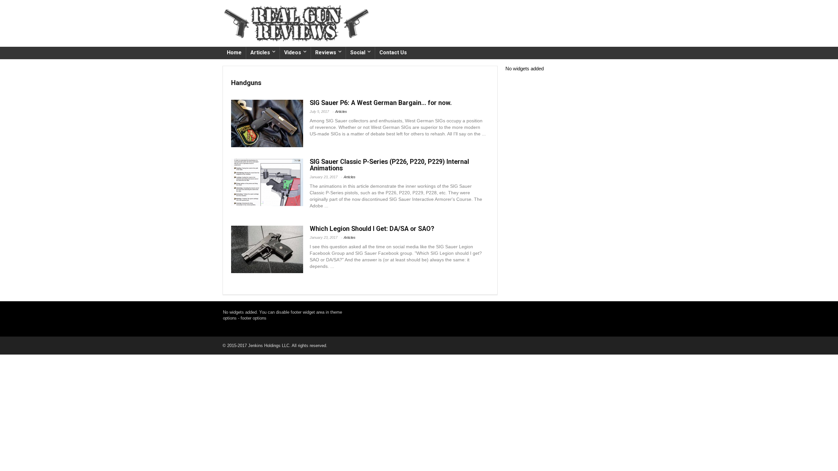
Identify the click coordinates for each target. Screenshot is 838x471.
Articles (260, 52)
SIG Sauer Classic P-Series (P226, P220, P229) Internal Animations (389, 165)
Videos (292, 52)
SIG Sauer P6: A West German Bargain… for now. (381, 103)
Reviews (325, 52)
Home (234, 52)
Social (357, 52)
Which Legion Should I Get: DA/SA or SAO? (372, 229)
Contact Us (393, 52)
